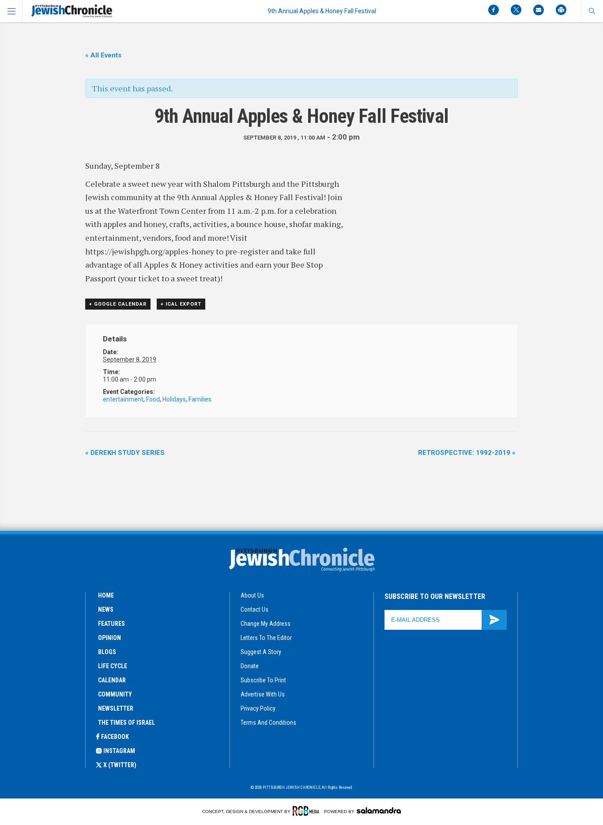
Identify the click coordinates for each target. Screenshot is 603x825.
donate (250, 666)
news (105, 609)
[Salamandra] (379, 810)
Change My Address (265, 623)
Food (153, 399)
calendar (112, 680)
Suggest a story (261, 651)
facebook (115, 736)
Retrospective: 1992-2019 (467, 453)
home (106, 595)
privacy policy (258, 708)
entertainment (123, 399)
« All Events (103, 55)
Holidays (174, 399)
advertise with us (263, 694)
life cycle (112, 666)
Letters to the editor (266, 637)
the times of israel (126, 722)
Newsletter (115, 708)
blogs (107, 651)
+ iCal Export (181, 304)
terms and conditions (268, 722)
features (111, 623)
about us (252, 595)
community (115, 694)
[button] (591, 11)
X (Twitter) (119, 764)
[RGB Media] (307, 811)
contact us (254, 609)
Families (199, 399)
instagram (119, 750)
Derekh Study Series (125, 453)
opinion (109, 637)
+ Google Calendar (118, 304)
